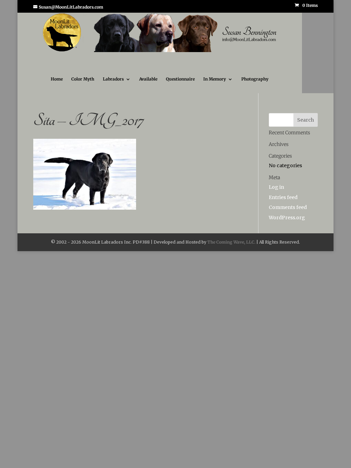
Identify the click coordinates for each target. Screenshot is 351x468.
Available (148, 85)
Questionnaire (180, 85)
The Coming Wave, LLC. (231, 248)
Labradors (113, 85)
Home (57, 85)
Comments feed (288, 213)
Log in (276, 193)
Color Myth (82, 85)
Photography (254, 85)
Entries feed (283, 203)
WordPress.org (287, 224)
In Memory (214, 85)
